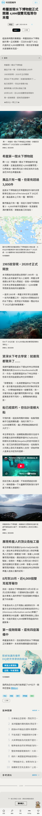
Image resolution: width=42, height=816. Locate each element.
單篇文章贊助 (10, 665)
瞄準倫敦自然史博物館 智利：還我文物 (24, 745)
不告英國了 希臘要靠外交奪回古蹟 (24, 734)
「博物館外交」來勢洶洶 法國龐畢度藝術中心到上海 (24, 761)
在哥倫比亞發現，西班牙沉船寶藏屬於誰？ (24, 718)
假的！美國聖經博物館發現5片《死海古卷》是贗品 (25, 756)
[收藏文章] (32, 24)
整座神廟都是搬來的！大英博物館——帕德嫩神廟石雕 (24, 751)
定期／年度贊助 (11, 670)
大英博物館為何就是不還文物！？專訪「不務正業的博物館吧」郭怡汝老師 (24, 740)
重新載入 (21, 803)
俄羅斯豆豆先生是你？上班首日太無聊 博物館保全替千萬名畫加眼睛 (24, 767)
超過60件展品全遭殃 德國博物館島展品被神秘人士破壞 (25, 729)
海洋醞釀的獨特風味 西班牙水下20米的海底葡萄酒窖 (24, 724)
